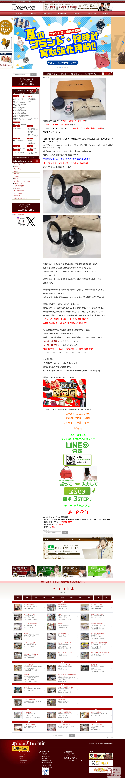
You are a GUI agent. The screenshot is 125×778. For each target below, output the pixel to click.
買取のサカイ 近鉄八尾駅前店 (21, 115)
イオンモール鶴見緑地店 (20, 110)
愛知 (89, 597)
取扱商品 (16, 173)
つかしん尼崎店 (31, 128)
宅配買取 (16, 176)
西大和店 (30, 140)
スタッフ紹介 (18, 169)
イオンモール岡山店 (33, 152)
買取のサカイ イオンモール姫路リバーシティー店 (62, 677)
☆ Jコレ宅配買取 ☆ (51, 345)
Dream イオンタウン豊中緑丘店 (62, 646)
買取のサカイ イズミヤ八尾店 (62, 655)
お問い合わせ (18, 195)
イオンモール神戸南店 (33, 129)
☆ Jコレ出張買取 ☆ (51, 341)
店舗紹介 (16, 166)
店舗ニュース (21, 756)
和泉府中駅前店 (31, 98)
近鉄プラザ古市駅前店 (19, 107)
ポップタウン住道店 (33, 99)
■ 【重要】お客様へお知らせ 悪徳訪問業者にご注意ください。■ (62, 582)
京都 (62, 597)
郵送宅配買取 (46, 756)
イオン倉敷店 (31, 153)
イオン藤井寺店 (18, 109)
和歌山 (53, 597)
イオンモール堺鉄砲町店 (20, 104)
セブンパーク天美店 (19, 112)
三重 (98, 597)
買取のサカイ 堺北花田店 (20, 116)
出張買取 (16, 178)
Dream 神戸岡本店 (96, 668)
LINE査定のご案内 (47, 762)
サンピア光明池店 (18, 98)
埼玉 (107, 597)
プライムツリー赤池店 (19, 148)
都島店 (29, 101)
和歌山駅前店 (17, 128)
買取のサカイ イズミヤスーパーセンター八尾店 (26, 118)
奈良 (36, 597)
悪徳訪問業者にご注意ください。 (76, 760)
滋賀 (71, 597)
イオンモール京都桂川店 (20, 124)
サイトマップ (18, 188)
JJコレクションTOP (20, 164)
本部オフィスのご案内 (20, 198)
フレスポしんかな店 (19, 99)
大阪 (18, 597)
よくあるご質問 (47, 765)
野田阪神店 (17, 106)
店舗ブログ (17, 171)
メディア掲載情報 (19, 186)
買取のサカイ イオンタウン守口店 (22, 120)
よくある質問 (18, 193)
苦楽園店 (30, 133)
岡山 (44, 597)
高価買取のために (19, 183)
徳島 (80, 597)
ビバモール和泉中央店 (19, 103)
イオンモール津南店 (33, 148)
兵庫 (27, 597)
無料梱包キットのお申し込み (22, 181)
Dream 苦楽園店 (29, 677)
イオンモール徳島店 (19, 152)
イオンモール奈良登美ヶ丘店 (62, 690)
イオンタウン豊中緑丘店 (20, 113)
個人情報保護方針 (19, 191)
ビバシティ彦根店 (18, 140)
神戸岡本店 (30, 131)
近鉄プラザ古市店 (96, 627)
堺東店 (16, 101)
